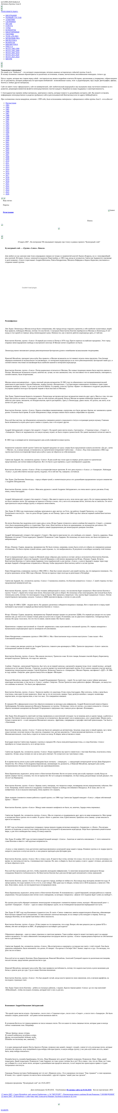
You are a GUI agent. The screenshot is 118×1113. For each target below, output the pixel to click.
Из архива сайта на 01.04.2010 (79, 1090)
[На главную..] (2, 238)
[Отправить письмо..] (2, 236)
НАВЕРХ (4, 1110)
